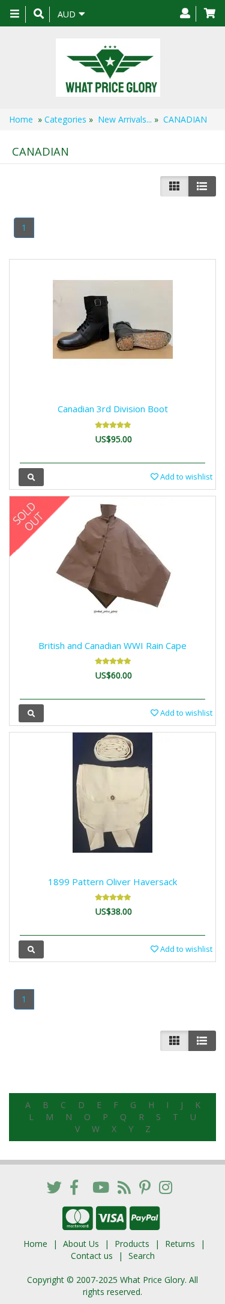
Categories (65, 119)
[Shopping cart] (210, 14)
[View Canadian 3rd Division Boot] (31, 477)
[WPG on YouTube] (100, 1187)
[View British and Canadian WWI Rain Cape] (31, 713)
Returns (180, 1243)
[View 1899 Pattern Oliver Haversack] (31, 949)
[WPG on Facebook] (74, 1187)
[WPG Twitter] (54, 1187)
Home (21, 119)
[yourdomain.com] (108, 67)
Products (132, 1243)
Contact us (92, 1255)
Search (141, 1255)
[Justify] (202, 186)
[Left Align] (174, 186)
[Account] (185, 14)
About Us (81, 1243)
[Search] (38, 14)
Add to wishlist (185, 476)
